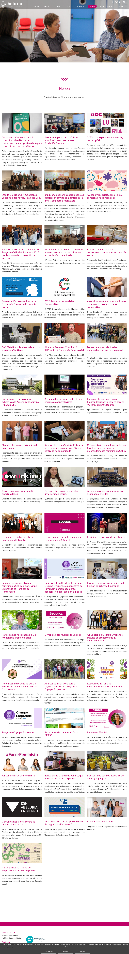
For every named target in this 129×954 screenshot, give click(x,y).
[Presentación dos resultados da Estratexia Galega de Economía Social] (22, 296)
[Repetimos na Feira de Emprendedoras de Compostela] (107, 678)
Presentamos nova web (100, 821)
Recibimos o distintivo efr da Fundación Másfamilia (17, 538)
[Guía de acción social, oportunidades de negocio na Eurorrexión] (64, 816)
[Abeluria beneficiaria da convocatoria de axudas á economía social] (107, 244)
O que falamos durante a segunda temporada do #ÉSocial (62, 538)
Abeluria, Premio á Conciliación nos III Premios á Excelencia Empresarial (64, 349)
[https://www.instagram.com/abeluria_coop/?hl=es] (124, 3)
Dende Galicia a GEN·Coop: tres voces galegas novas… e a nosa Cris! (21, 196)
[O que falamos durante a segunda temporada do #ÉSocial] (64, 532)
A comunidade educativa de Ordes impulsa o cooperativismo (63, 400)
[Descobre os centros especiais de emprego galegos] (107, 770)
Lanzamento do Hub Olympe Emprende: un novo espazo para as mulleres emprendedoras (105, 402)
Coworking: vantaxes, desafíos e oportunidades (19, 492)
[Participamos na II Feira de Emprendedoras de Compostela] (22, 862)
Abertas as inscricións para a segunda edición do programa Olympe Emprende (60, 686)
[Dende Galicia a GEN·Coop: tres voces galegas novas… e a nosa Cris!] (22, 190)
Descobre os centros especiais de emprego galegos (105, 777)
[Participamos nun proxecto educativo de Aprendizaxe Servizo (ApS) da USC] (22, 394)
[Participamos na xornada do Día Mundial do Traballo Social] (22, 629)
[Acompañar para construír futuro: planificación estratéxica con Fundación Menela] (64, 132)
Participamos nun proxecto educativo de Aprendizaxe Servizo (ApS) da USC (20, 402)
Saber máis (49, 952)
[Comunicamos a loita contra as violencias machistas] (22, 816)
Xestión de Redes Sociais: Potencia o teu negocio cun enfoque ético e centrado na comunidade (63, 448)
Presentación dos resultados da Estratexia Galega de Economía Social (19, 304)
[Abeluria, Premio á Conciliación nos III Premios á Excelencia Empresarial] (64, 342)
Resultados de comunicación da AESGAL (61, 734)
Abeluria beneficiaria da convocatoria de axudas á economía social (106, 252)
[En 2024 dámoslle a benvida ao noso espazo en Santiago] (22, 342)
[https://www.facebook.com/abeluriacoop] (113, 3)
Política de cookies (10, 935)
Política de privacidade (11, 938)
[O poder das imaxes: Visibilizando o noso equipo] (22, 440)
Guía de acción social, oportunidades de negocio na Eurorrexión (64, 823)
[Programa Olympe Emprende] (22, 727)
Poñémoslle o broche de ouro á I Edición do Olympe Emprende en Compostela (19, 686)
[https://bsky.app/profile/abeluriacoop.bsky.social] (116, 3)
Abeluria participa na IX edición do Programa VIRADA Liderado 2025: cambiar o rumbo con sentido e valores (21, 254)
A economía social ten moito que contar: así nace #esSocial (105, 196)
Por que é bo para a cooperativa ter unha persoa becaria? (63, 492)
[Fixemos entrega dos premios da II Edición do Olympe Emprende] (107, 578)
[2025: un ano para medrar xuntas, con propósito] (107, 132)
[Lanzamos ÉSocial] (107, 727)
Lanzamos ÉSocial (97, 732)
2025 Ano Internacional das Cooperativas (59, 303)
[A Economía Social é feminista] (22, 770)
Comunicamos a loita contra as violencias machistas (18, 823)
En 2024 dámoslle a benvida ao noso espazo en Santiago (21, 349)
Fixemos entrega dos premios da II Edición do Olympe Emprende (106, 584)
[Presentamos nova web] (107, 816)
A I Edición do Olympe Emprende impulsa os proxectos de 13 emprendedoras (105, 637)
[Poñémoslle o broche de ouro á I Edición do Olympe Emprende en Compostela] (22, 678)
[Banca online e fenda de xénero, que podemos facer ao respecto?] (64, 770)
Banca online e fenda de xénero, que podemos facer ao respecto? (63, 777)
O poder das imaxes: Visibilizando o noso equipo (21, 446)
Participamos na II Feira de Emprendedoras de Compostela (19, 869)
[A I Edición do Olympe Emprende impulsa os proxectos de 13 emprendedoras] (107, 629)
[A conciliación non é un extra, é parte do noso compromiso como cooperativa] (107, 296)
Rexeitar (65, 952)
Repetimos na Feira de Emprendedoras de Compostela (104, 685)
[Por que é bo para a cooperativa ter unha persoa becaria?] (64, 486)
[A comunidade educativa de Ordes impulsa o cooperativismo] (64, 394)
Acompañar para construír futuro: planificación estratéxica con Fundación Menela (62, 140)
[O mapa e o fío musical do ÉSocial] (64, 629)
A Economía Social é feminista (18, 775)
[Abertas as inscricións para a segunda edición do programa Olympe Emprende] (64, 678)
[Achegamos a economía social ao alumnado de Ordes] (107, 486)
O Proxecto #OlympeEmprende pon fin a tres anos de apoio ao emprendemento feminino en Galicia (106, 448)
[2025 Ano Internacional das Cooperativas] (64, 296)
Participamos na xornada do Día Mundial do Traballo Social (19, 636)
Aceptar (82, 952)
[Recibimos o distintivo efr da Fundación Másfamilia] (22, 532)
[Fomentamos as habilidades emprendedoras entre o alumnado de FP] (107, 342)
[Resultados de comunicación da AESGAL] (64, 727)
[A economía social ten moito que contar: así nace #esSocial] (107, 190)
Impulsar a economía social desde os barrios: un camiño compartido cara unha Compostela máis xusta (64, 197)
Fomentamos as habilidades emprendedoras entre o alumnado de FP (105, 350)
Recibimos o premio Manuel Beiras (106, 537)
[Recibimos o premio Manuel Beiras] (107, 532)
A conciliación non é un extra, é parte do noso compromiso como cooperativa (106, 304)
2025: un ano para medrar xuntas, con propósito (105, 139)
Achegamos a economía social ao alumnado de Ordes (105, 492)
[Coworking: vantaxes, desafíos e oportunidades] (22, 486)
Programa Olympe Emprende (18, 732)
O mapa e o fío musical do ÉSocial (62, 634)
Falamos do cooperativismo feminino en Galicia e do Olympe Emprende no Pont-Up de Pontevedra (19, 587)
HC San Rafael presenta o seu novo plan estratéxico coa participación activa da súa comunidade (63, 252)
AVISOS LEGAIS (8, 932)
